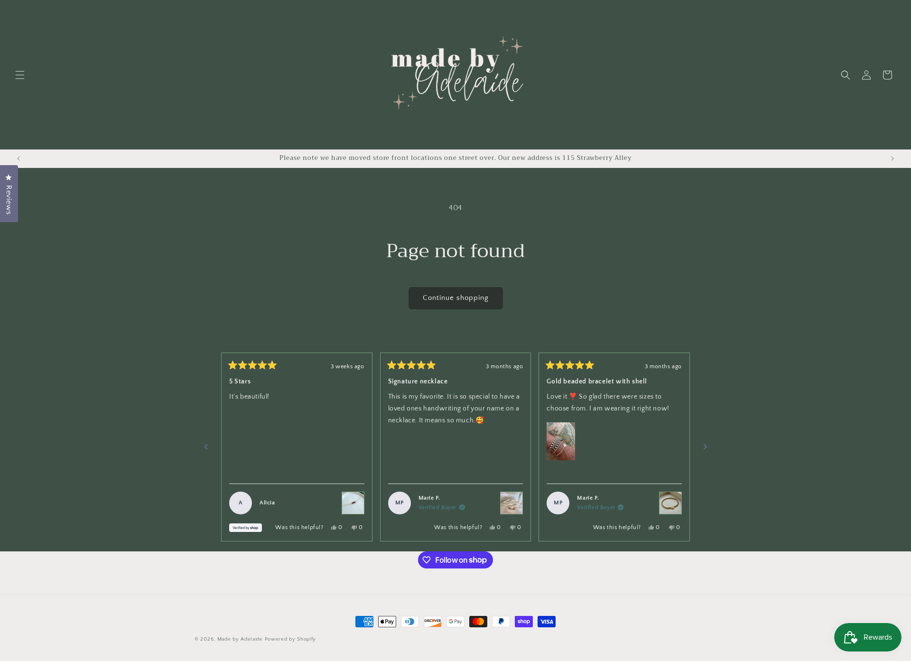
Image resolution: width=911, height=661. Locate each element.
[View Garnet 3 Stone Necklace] (353, 503)
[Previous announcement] (18, 158)
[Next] (705, 447)
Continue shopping (456, 298)
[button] (19, 75)
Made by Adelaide (240, 639)
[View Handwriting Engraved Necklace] (511, 503)
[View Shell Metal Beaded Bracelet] (670, 503)
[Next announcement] (892, 158)
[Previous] (206, 447)
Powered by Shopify (290, 639)
